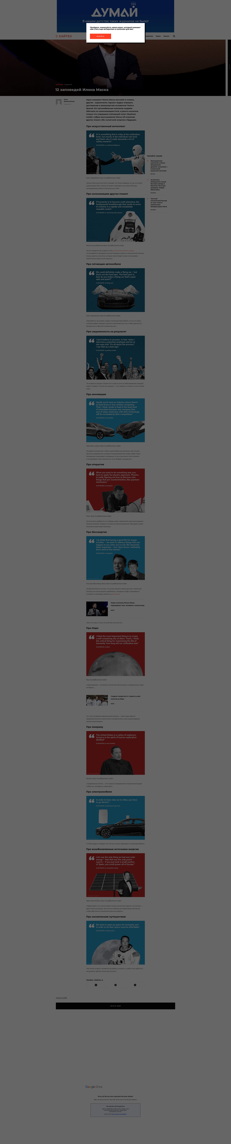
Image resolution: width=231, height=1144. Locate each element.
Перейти (100, 36)
